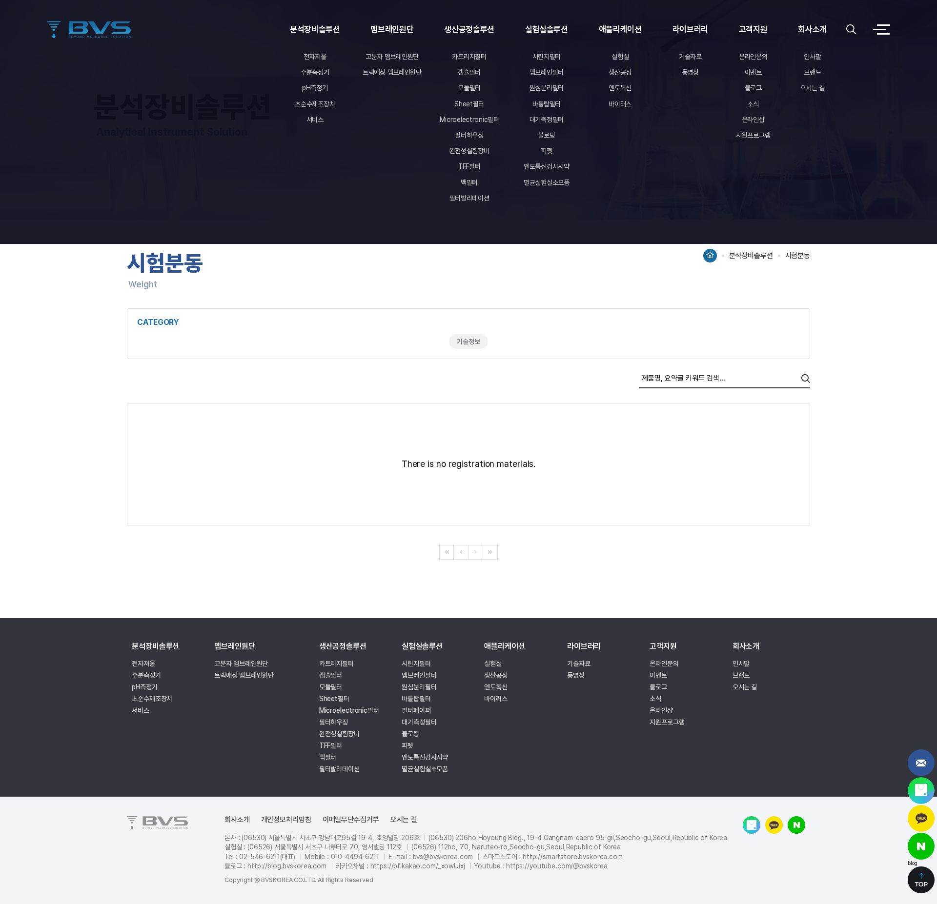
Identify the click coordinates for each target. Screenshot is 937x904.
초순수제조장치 (315, 104)
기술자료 (690, 56)
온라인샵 (753, 119)
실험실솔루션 (546, 29)
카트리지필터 (469, 56)
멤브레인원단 (391, 29)
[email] (921, 762)
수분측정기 (315, 72)
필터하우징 (469, 135)
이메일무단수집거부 (351, 820)
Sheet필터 (469, 104)
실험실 (620, 56)
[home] (710, 252)
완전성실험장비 (469, 151)
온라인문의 (753, 56)
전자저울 (315, 56)
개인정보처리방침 (286, 820)
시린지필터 (546, 56)
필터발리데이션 (469, 198)
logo (91, 29)
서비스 (315, 119)
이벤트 (753, 72)
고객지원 (753, 29)
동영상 (690, 72)
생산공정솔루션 (469, 29)
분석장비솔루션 (315, 29)
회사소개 (812, 29)
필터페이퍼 (416, 710)
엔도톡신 (620, 88)
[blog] (921, 846)
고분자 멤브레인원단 (392, 56)
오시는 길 (812, 88)
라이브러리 (690, 29)
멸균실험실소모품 (547, 182)
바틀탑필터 (546, 104)
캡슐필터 (469, 72)
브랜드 (812, 72)
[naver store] (921, 790)
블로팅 (546, 135)
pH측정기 (315, 88)
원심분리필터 (547, 88)
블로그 (753, 88)
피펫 (546, 151)
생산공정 (620, 72)
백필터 (469, 182)
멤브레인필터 (547, 72)
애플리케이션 (620, 29)
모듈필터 (469, 88)
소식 (752, 104)
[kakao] (921, 818)
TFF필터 (469, 166)
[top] (921, 879)
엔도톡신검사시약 (547, 166)
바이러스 (620, 104)
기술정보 (468, 341)
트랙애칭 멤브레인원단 (392, 72)
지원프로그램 (753, 135)
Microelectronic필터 (469, 119)
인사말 (812, 56)
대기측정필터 (547, 119)
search (805, 378)
